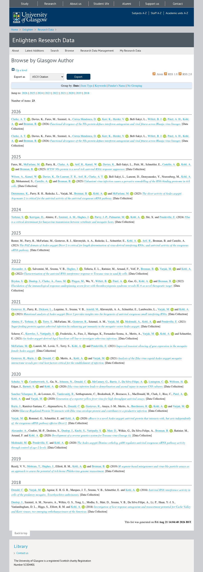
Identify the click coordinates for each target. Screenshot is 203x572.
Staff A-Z (156, 13)
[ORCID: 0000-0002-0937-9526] (166, 381)
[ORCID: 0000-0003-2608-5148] (174, 269)
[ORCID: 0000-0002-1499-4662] (178, 164)
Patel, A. (118, 281)
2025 (32, 93)
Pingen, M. (78, 281)
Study (24, 4)
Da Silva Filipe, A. (132, 381)
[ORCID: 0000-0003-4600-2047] (125, 281)
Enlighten (28, 29)
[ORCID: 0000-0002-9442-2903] (145, 381)
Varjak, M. (166, 269)
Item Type (87, 85)
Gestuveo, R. (18, 309)
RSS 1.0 (172, 74)
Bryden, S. (17, 281)
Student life (101, 4)
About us (75, 4)
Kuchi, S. (80, 430)
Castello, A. (169, 164)
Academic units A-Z (177, 13)
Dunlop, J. (35, 281)
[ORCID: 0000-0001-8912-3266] (164, 119)
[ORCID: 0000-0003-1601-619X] (29, 269)
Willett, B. (101, 281)
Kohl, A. (186, 164)
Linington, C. (156, 381)
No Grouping (134, 85)
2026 (24, 93)
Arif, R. (79, 164)
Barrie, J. (115, 381)
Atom (159, 74)
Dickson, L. (45, 309)
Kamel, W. (91, 164)
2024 (40, 93)
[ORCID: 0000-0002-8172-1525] (26, 381)
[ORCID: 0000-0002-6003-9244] (68, 281)
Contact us (22, 553)
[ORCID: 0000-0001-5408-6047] (25, 281)
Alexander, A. (19, 269)
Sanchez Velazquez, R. (24, 394)
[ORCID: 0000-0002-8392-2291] (42, 164)
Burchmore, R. (139, 406)
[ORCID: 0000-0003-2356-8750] (99, 119)
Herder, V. (118, 119)
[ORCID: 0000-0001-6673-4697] (57, 333)
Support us (152, 4)
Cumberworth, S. (39, 381)
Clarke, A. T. (18, 119)
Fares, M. (61, 281)
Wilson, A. (17, 176)
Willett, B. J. (155, 119)
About (15, 50)
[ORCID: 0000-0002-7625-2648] (99, 164)
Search (55, 50)
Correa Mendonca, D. (84, 119)
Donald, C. (49, 358)
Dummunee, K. (20, 193)
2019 (78, 93)
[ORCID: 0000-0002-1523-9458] (16, 124)
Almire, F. (17, 321)
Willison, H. (176, 381)
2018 (86, 93)
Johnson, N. (66, 381)
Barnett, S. (29, 386)
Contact (178, 4)
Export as (19, 77)
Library (21, 546)
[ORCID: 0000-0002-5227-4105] (39, 358)
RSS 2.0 (187, 74)
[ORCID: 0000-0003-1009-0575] (37, 386)
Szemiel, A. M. (67, 217)
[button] (78, 77)
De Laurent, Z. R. (66, 176)
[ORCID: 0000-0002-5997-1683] (185, 381)
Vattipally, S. (47, 333)
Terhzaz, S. (17, 217)
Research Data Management (97, 50)
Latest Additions (34, 50)
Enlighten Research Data (43, 40)
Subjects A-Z (139, 13)
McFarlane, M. (32, 164)
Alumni (126, 4)
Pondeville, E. (168, 217)
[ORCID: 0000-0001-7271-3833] (28, 119)
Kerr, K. (106, 119)
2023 (48, 93)
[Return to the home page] (30, 18)
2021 (63, 93)
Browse (69, 50)
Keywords (100, 85)
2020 (71, 93)
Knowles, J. (31, 333)
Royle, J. (32, 358)
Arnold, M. (92, 309)
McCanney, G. (100, 381)
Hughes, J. (83, 217)
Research (50, 4)
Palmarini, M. (117, 217)
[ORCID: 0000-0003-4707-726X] (39, 124)
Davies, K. (109, 164)
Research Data (46, 29)
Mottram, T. (34, 466)
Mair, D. (112, 430)
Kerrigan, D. (37, 217)
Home (14, 29)
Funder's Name (116, 85)
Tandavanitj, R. (65, 394)
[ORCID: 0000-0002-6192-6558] (26, 217)
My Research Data (130, 50)
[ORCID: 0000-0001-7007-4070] (127, 217)
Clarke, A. (63, 164)
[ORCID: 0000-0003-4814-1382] (126, 119)
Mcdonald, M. (19, 443)
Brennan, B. (30, 124)
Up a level (21, 70)
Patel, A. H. (174, 119)
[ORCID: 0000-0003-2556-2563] (91, 217)
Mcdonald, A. (133, 321)
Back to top (21, 533)
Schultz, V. (17, 381)
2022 (55, 93)
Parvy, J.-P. (101, 217)
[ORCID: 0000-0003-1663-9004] (150, 406)
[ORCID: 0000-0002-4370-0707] (57, 358)
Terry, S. (48, 321)
